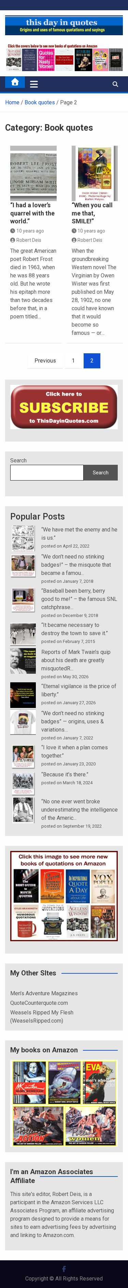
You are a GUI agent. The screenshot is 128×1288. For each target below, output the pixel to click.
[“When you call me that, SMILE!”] (95, 173)
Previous (45, 360)
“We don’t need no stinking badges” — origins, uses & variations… (72, 721)
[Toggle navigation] (34, 84)
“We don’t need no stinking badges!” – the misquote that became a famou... (76, 564)
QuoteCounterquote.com (39, 1003)
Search (18, 460)
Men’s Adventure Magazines (44, 993)
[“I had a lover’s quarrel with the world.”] (33, 173)
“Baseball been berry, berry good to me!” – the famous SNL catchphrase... (79, 599)
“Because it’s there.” (64, 774)
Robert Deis (28, 240)
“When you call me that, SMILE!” (92, 213)
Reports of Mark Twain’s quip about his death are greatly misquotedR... (76, 660)
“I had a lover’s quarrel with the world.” (32, 213)
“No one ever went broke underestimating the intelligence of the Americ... (79, 809)
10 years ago (30, 231)
